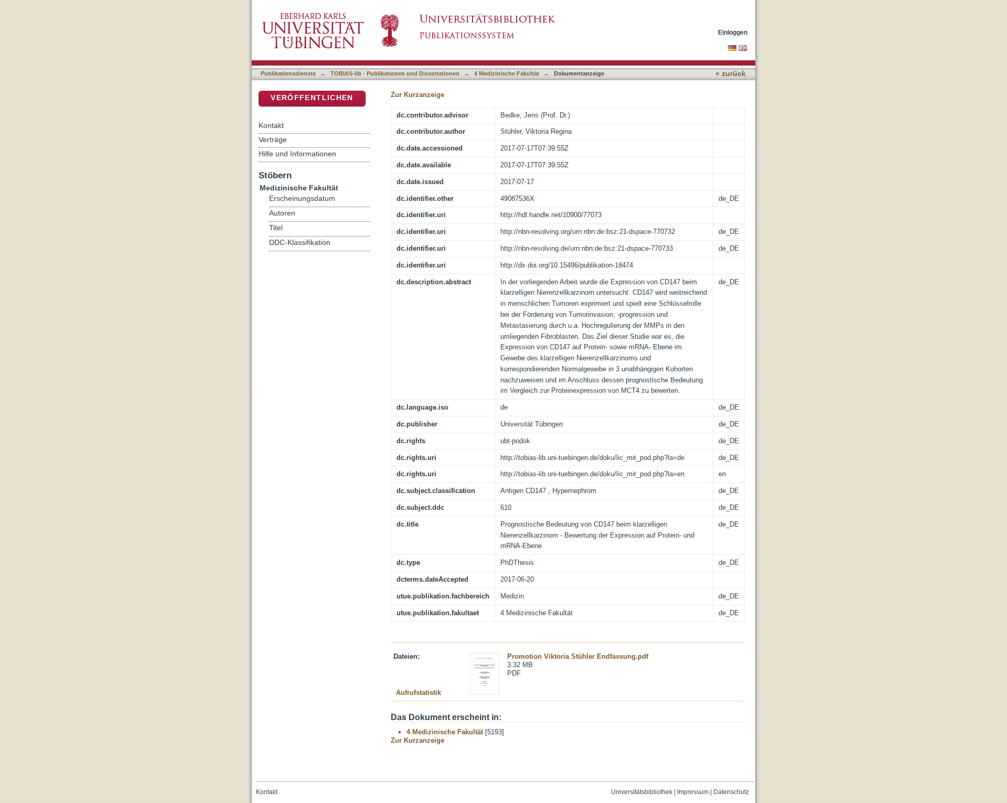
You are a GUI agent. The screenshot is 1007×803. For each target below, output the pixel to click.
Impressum (693, 792)
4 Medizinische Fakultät (506, 73)
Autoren (282, 213)
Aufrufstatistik (418, 693)
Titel (276, 228)
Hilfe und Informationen (297, 153)
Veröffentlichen (312, 98)
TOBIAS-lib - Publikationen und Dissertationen (394, 73)
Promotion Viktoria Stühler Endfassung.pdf (577, 656)
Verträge (273, 139)
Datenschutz (731, 792)
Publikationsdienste (288, 73)
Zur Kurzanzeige (417, 95)
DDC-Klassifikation (299, 243)
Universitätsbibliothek (641, 792)
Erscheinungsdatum (302, 198)
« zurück (730, 74)
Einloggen (732, 32)
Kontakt (271, 125)
